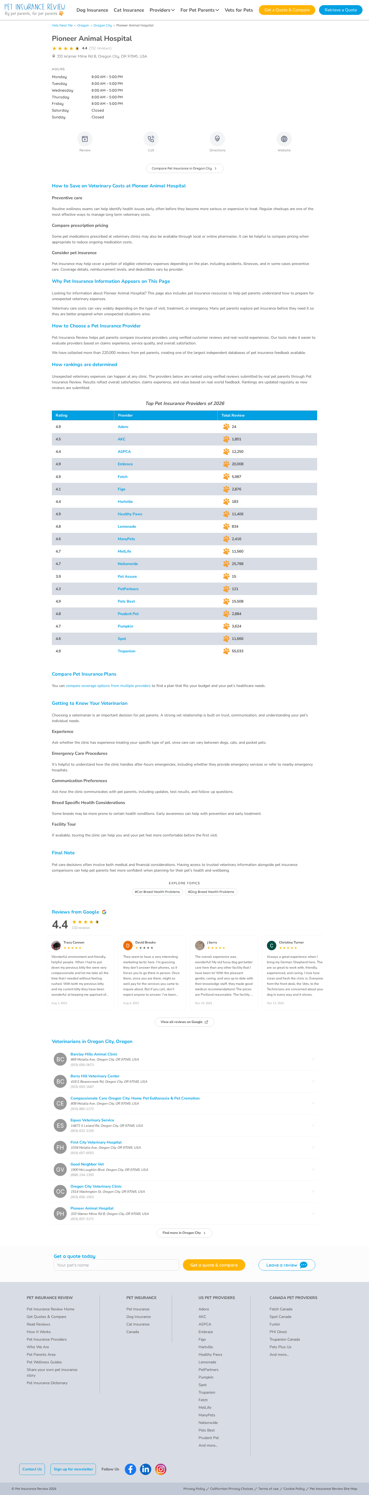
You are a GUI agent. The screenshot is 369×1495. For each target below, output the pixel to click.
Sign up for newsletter (73, 1469)
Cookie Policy (294, 1489)
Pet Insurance (137, 1309)
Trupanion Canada (285, 1339)
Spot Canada (280, 1316)
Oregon (83, 25)
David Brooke (145, 942)
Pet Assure (127, 576)
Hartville (125, 501)
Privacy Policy (194, 1489)
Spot (122, 638)
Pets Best (126, 601)
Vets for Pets (239, 10)
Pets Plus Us (280, 1347)
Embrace (125, 464)
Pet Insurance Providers (47, 1339)
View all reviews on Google (182, 1022)
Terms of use (268, 1489)
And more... (208, 1445)
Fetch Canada (281, 1309)
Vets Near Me (62, 25)
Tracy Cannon (73, 942)
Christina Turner (291, 942)
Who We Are (38, 1347)
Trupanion (126, 651)
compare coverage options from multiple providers (108, 685)
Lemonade (127, 526)
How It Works (39, 1331)
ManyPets (126, 538)
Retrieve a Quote (341, 10)
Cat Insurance (129, 10)
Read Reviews (38, 1324)
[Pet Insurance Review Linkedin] (145, 1469)
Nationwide (128, 563)
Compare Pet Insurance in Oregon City (182, 168)
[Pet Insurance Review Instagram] (160, 1469)
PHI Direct (278, 1331)
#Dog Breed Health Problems (211, 892)
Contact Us (32, 1469)
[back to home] (35, 10)
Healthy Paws (130, 514)
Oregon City (102, 25)
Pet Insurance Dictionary (47, 1383)
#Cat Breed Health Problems (157, 892)
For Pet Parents (197, 10)
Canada (132, 1331)
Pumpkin (125, 626)
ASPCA (124, 451)
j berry (212, 942)
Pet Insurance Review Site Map (333, 1489)
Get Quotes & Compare (46, 1316)
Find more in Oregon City (182, 1233)
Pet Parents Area (41, 1354)
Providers (160, 10)
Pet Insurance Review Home (50, 1309)
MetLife (124, 551)
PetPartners (128, 589)
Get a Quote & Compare (287, 10)
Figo (121, 489)
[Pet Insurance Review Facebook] (130, 1469)
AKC (122, 439)
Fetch (123, 476)
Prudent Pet (128, 613)
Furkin (275, 1324)
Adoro (123, 426)
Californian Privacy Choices (231, 1489)
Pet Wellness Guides (44, 1362)
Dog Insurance (92, 10)
